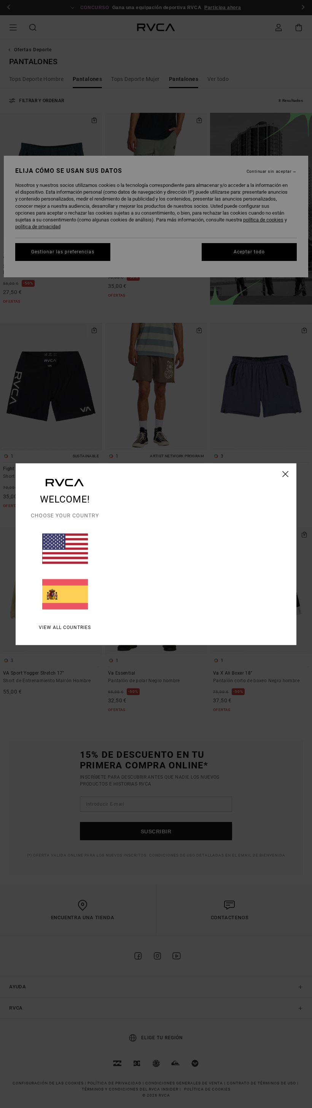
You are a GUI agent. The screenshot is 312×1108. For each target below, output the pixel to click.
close (285, 474)
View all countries (65, 627)
